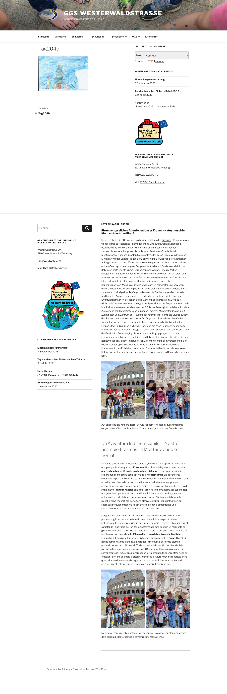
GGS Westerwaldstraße (113, 13)
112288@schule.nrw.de (152, 182)
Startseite (43, 36)
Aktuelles (60, 36)
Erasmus (166, 240)
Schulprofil (78, 36)
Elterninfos (151, 36)
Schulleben (118, 36)
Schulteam (98, 36)
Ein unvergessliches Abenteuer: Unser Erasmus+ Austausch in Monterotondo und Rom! (143, 232)
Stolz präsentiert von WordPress (90, 669)
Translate (159, 61)
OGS (134, 36)
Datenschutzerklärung (58, 669)
